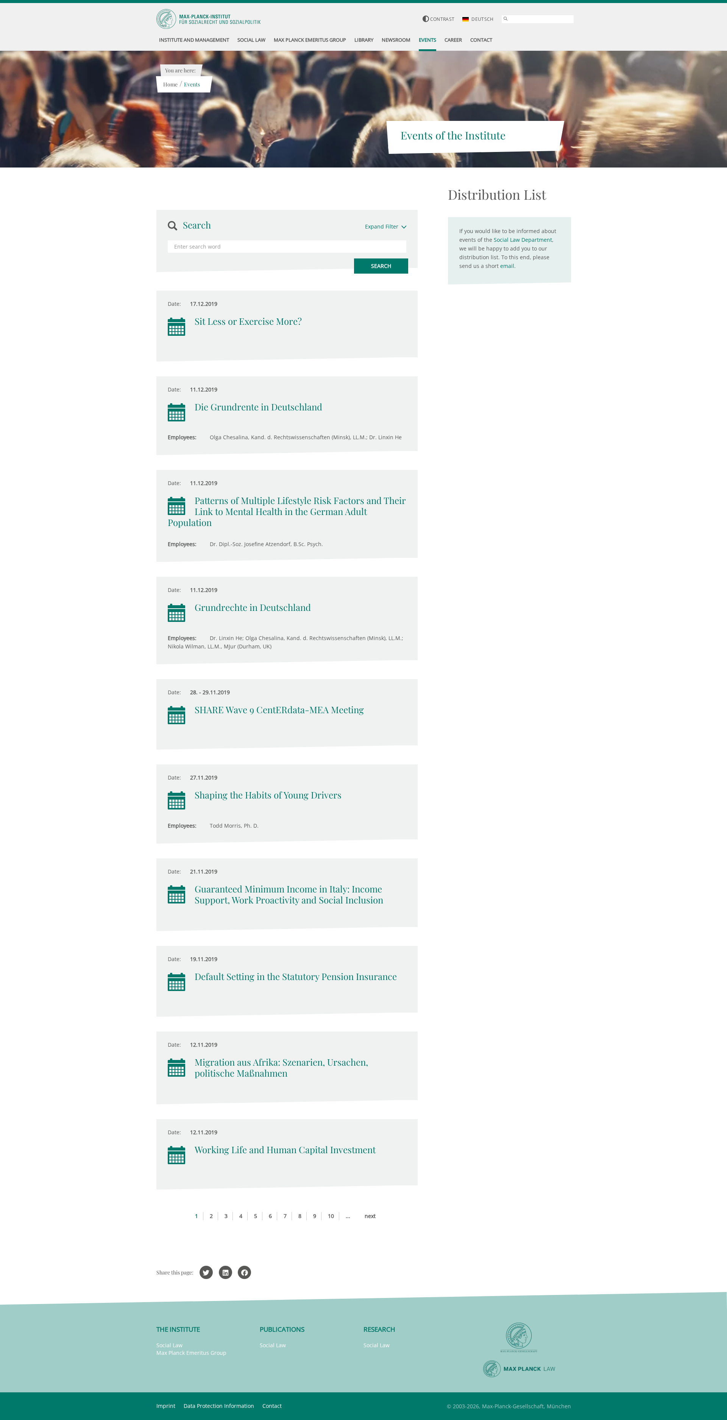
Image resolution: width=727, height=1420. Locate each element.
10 (331, 1216)
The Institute (178, 1329)
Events (192, 84)
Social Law (169, 1345)
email (507, 265)
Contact (272, 1405)
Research (379, 1329)
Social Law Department (523, 239)
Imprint (165, 1405)
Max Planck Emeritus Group (191, 1352)
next (370, 1216)
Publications (282, 1329)
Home (170, 84)
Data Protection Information (219, 1405)
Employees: (182, 437)
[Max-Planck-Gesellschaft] (519, 1337)
